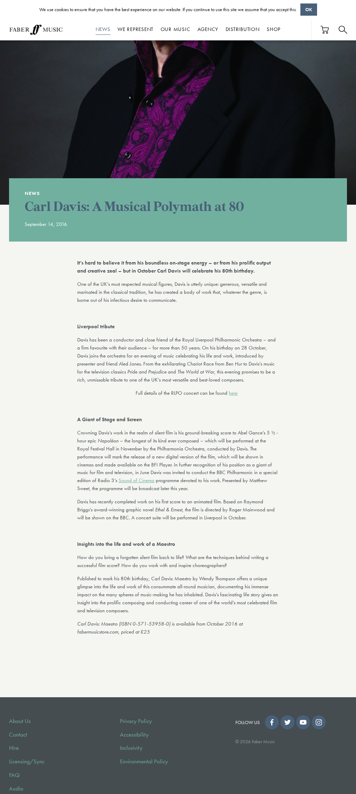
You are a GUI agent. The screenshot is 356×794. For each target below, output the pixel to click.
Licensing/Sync (26, 761)
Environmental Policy (144, 761)
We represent (135, 29)
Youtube (303, 722)
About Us (20, 721)
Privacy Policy (136, 721)
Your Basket (325, 30)
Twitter (287, 722)
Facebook (272, 722)
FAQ (14, 775)
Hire (14, 748)
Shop (274, 29)
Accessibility (134, 734)
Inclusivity (131, 748)
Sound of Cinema (136, 480)
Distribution (243, 29)
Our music (176, 29)
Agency (208, 29)
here (233, 393)
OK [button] (308, 9)
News (103, 29)
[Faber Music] (36, 29)
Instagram (319, 722)
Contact (18, 734)
